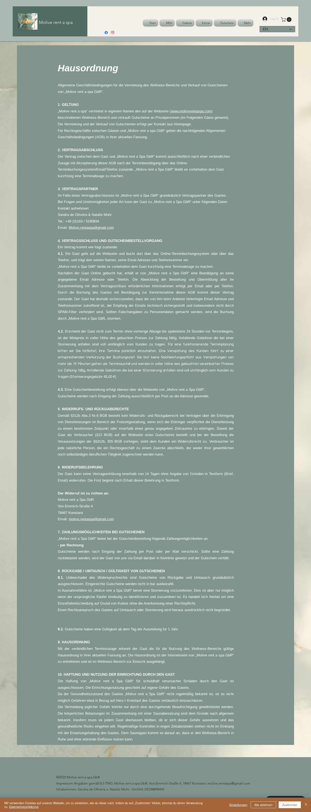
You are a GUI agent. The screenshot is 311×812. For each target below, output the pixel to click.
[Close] (305, 805)
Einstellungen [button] (238, 805)
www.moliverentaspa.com (191, 111)
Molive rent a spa (56, 22)
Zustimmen (289, 805)
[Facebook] (106, 32)
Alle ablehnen (263, 805)
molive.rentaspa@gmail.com (91, 519)
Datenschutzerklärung (24, 807)
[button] (287, 19)
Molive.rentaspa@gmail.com (91, 228)
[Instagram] (112, 32)
